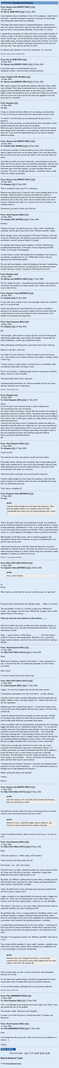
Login (20, 1058)
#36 (30, 681)
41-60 (36, 1053)
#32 (27, 444)
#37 (33, 787)
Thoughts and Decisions (22, 3)
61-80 (42, 1053)
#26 (33, 180)
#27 (27, 215)
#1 (24, 1001)
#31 (16, 395)
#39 (29, 996)
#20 (22, 12)
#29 (31, 293)
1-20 (26, 1053)
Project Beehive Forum (13, 1063)
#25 (33, 141)
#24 (16, 103)
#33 (31, 494)
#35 (27, 648)
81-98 (47, 1053)
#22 (24, 60)
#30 (27, 322)
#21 (33, 7)
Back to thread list (8, 1058)
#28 (16, 274)
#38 (27, 842)
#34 (30, 563)
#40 (27, 1024)
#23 (28, 77)
